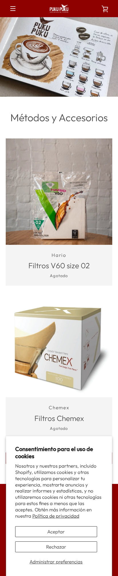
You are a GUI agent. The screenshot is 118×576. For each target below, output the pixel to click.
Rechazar (56, 547)
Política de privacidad (55, 516)
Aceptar (56, 532)
